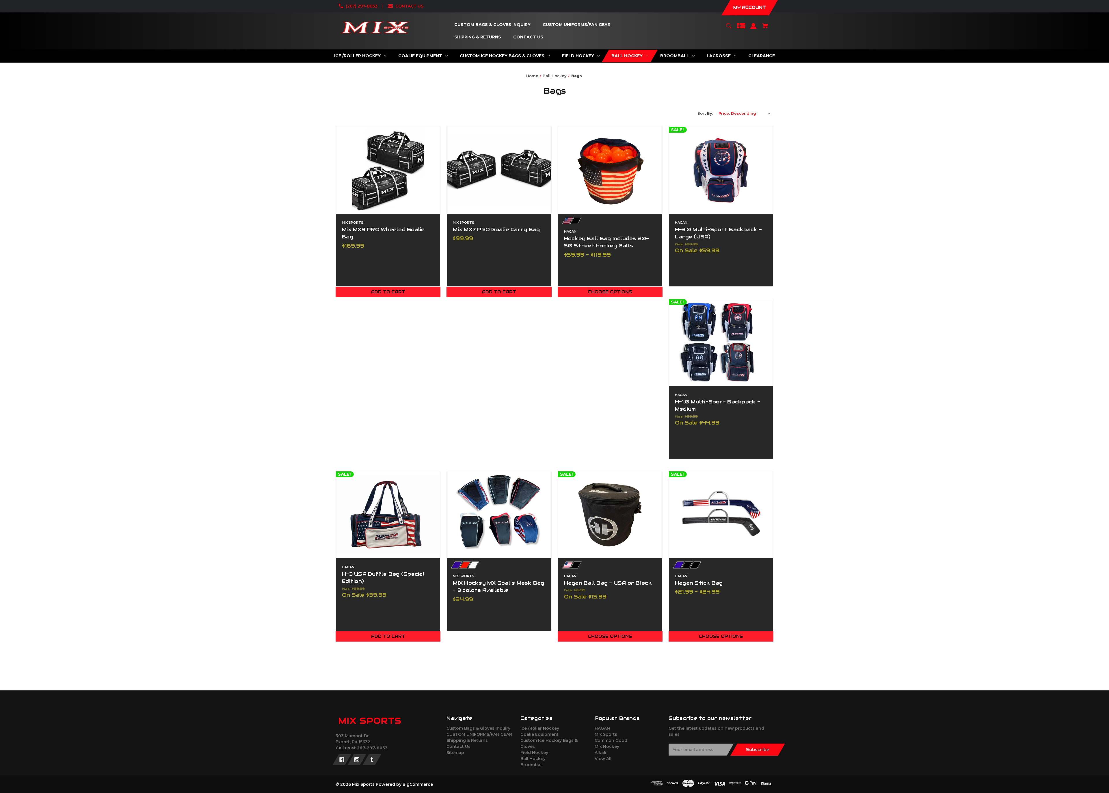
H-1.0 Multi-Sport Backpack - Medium (717, 405)
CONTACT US (409, 6)
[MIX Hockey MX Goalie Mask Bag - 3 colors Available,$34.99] (499, 514)
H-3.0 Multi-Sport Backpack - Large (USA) (718, 233)
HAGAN (602, 728)
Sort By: (705, 113)
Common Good (611, 740)
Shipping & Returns (467, 740)
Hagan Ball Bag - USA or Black (608, 583)
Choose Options (610, 291)
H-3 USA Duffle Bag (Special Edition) (383, 577)
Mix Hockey (607, 746)
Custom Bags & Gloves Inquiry (478, 728)
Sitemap (455, 752)
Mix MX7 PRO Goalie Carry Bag (496, 229)
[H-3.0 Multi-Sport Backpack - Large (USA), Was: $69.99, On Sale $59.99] (721, 170)
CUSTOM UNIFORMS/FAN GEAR (479, 734)
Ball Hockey (533, 758)
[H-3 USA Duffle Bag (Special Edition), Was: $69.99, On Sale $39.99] (388, 514)
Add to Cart (388, 291)
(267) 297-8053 (361, 6)
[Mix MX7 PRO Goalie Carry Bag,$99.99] (499, 170)
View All (603, 758)
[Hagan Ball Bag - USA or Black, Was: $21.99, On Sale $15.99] (610, 514)
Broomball (531, 764)
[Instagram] (357, 760)
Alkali (600, 752)
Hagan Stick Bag (699, 583)
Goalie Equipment (539, 734)
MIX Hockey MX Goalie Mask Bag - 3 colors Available (498, 586)
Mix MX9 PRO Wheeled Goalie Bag (383, 233)
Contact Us (458, 746)
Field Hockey (534, 752)
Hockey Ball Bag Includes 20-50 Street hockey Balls (606, 242)
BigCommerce (418, 784)
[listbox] (744, 113)
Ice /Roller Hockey (539, 728)
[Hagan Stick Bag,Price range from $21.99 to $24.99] (721, 514)
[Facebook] (342, 760)
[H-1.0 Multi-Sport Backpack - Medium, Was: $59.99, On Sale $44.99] (721, 342)
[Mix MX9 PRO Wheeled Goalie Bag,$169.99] (388, 170)
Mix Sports (606, 734)
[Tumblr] (372, 760)
